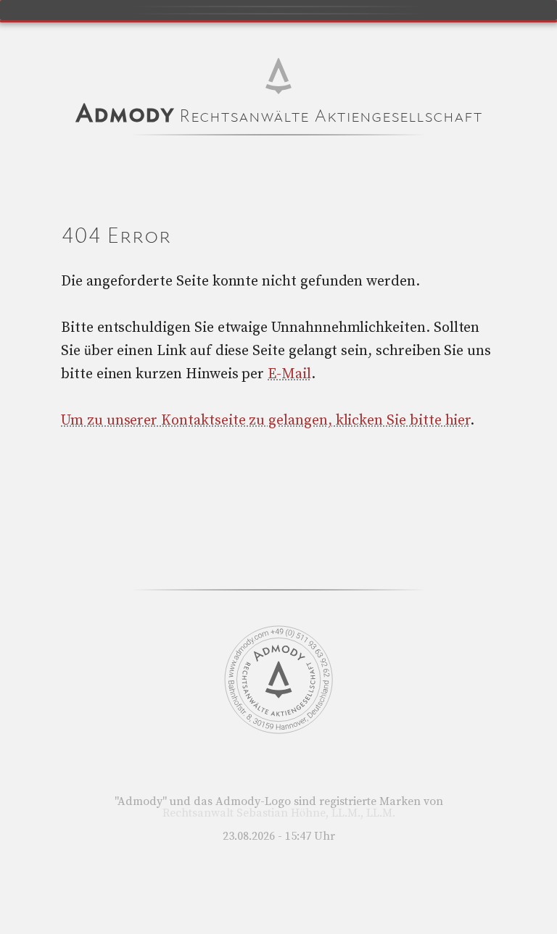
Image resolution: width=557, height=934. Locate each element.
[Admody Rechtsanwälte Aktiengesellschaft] (278, 730)
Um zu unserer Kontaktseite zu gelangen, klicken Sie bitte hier (265, 421)
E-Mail (289, 374)
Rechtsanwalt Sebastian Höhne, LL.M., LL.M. (278, 813)
